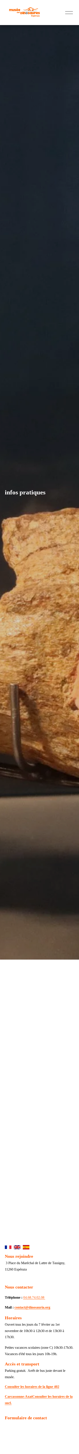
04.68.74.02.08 (34, 1297)
